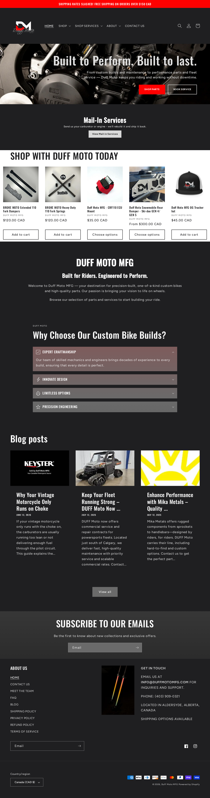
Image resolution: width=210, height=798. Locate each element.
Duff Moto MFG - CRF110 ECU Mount (104, 209)
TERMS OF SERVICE (24, 731)
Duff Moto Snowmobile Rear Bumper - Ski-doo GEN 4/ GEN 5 (146, 211)
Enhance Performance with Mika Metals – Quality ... (170, 501)
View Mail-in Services (105, 134)
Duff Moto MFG (169, 784)
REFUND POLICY (22, 724)
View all (105, 592)
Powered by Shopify (189, 784)
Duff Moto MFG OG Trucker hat (187, 209)
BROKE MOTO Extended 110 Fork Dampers (19, 209)
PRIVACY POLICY (22, 718)
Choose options (105, 234)
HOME (14, 677)
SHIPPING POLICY (23, 711)
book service (182, 89)
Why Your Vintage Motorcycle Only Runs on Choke (35, 501)
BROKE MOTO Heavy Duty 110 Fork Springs (60, 209)
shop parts (152, 89)
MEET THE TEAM (22, 691)
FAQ (13, 697)
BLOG (14, 704)
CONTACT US (20, 684)
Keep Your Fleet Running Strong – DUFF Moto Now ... (101, 501)
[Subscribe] (137, 647)
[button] (64, 26)
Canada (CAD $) (25, 782)
